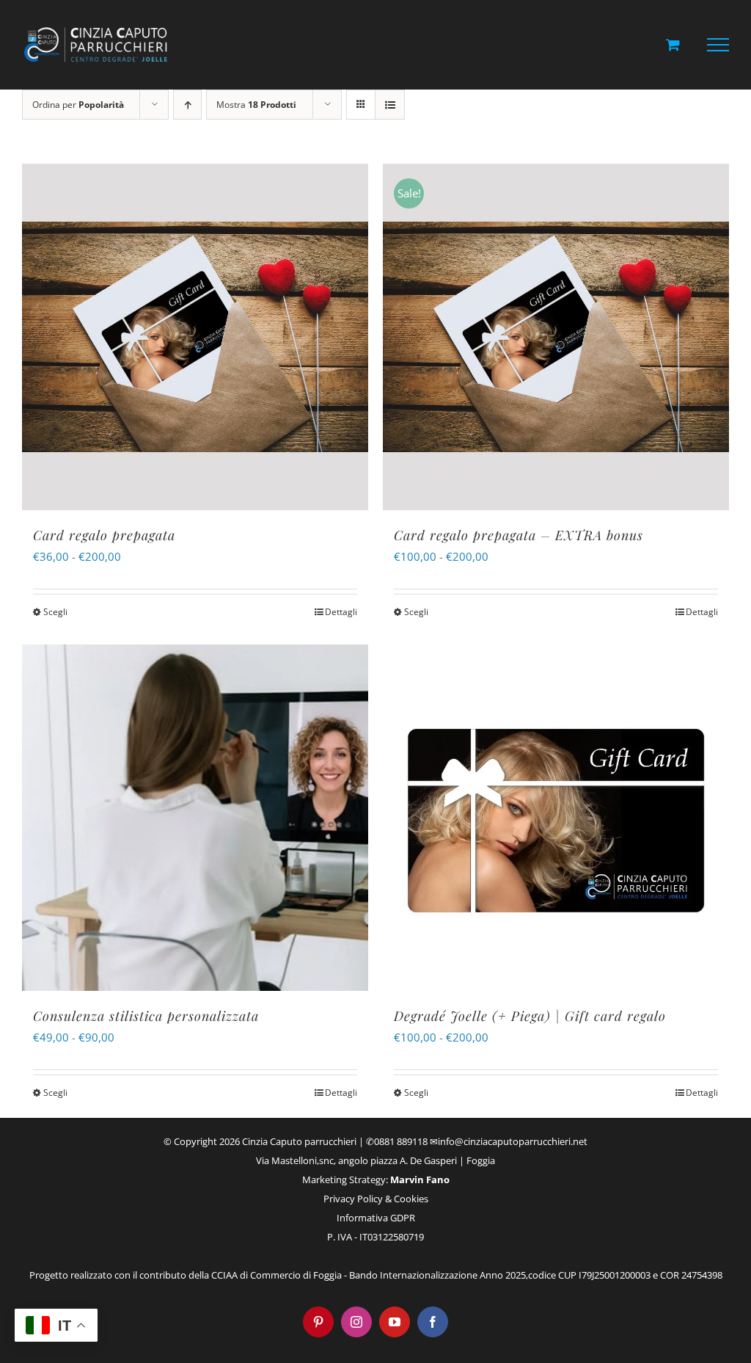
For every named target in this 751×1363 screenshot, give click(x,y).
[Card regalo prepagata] (195, 337)
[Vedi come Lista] (390, 104)
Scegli (55, 612)
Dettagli (341, 612)
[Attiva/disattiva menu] (718, 44)
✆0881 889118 (397, 1141)
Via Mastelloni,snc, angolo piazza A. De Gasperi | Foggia (375, 1160)
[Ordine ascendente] (187, 105)
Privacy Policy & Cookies (375, 1198)
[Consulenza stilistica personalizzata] (195, 817)
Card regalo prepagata (104, 535)
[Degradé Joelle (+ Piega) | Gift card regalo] (556, 817)
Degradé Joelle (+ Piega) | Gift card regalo (530, 1016)
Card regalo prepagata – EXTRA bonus (518, 535)
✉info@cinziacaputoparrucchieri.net (508, 1141)
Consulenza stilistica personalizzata (146, 1016)
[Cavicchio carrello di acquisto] (673, 44)
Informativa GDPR (376, 1217)
